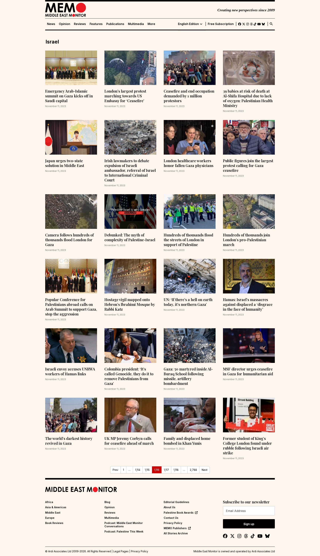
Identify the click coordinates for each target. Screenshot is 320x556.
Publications (115, 24)
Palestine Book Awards (179, 512)
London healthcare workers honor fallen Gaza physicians (188, 163)
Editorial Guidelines (176, 502)
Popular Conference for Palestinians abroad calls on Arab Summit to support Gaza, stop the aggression (71, 306)
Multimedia (136, 24)
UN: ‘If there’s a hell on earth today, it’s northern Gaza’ (188, 302)
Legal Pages (121, 551)
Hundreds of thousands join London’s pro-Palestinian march (246, 239)
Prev (115, 469)
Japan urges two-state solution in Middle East (64, 163)
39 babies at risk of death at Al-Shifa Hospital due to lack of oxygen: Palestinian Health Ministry (248, 98)
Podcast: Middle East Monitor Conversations (123, 524)
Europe (49, 517)
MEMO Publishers (175, 528)
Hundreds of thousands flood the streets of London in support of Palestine (188, 239)
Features (96, 24)
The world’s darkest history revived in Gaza (68, 441)
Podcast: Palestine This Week (123, 531)
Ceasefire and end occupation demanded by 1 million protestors (189, 96)
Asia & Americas (55, 507)
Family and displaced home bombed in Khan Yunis (187, 441)
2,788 (193, 469)
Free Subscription (221, 24)
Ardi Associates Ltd (263, 551)
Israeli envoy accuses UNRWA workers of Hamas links (70, 371)
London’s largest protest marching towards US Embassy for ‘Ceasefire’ (125, 96)
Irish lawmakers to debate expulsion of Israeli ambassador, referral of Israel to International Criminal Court (130, 170)
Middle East (52, 512)
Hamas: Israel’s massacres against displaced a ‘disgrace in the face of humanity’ (247, 304)
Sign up (249, 524)
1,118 (176, 469)
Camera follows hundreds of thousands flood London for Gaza (69, 239)
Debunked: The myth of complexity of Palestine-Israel (129, 237)
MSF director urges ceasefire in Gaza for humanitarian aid (248, 371)
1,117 (166, 469)
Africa (49, 502)
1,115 (147, 469)
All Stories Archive (176, 533)
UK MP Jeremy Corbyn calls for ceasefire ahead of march (129, 441)
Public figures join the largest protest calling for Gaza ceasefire (248, 165)
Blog (107, 502)
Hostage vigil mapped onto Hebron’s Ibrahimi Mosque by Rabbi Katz (129, 304)
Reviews (80, 24)
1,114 (137, 469)
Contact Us (171, 517)
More (151, 24)
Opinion (64, 24)
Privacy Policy (173, 523)
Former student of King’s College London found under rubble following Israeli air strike (247, 445)
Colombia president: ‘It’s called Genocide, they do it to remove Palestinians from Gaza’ (128, 376)
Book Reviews (54, 523)
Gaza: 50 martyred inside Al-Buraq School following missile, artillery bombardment (188, 376)
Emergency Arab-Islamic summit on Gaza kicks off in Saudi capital (69, 96)
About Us (169, 507)
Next (204, 469)
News (51, 24)
